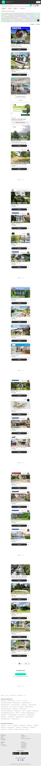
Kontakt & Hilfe (23, 736)
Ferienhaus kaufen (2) (21, 714)
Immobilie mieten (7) (22, 708)
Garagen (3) (17, 712)
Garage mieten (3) (4, 714)
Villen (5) (23, 710)
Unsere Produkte (24, 743)
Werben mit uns (24, 747)
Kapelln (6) (27, 729)
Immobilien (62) (3, 700)
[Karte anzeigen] (20, 17)
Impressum (3, 738)
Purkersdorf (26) (15, 725)
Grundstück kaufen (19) (32, 704)
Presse (22, 737)
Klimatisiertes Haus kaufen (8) (6, 708)
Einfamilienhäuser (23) (16, 702)
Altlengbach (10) (3, 729)
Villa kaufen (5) (28, 710)
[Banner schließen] (0, 2)
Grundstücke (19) (24, 704)
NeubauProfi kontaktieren (20, 122)
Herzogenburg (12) (25, 727)
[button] (27, 663)
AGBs (2, 743)
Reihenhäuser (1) (3, 716)
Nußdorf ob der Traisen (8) (19, 729)
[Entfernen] (6, 8)
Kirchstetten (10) (10, 729)
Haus (15, 8)
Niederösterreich (13, 695)
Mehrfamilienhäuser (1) (30, 714)
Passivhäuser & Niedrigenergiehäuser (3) (28, 712)
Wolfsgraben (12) (33, 727)
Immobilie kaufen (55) (11, 700)
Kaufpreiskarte (23, 745)
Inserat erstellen (24, 744)
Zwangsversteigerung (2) (12, 714)
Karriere (2, 737)
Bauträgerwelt (23, 746)
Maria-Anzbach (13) (10, 727)
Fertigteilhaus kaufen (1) (20, 716)
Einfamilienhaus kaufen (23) (26, 702)
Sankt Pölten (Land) (20, 695)
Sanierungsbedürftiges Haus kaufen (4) (7, 712)
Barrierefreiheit (3, 739)
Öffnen (38, 2)
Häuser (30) (25, 700)
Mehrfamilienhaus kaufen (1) (5, 718)
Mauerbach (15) (36, 725)
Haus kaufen (7, 695)
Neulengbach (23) (22, 725)
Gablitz (3, 8)
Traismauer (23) (29, 725)
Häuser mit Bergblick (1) (29, 716)
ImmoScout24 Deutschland (26, 738)
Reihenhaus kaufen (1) (15, 718)
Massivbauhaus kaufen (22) (5, 704)
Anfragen (19, 49)
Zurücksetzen (22, 8)
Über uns (2, 736)
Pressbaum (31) (3, 725)
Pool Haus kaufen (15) (13, 706)
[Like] (28, 49)
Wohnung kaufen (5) (17, 710)
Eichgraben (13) (3, 727)
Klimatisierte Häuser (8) (29, 706)
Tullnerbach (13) (18, 727)
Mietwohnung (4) (35, 710)
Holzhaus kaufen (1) (11, 716)
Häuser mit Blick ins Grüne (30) (6, 702)
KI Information (4, 745)
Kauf (9, 8)
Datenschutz (3, 744)
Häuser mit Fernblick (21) (15, 704)
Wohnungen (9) (21, 706)
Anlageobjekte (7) (15, 708)
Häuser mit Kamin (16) (4, 706)
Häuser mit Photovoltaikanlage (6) (7, 710)
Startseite (2, 695)
